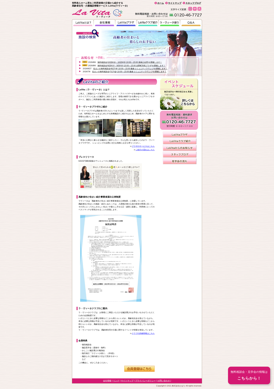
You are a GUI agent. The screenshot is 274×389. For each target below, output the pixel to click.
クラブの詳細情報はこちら (143, 333)
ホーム (160, 3)
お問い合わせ (163, 380)
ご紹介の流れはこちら (145, 150)
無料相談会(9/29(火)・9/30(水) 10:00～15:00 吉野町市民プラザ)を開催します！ (131, 65)
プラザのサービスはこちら (143, 146)
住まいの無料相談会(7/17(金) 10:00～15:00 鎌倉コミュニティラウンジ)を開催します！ (129, 72)
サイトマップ (174, 3)
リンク (116, 380)
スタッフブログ (193, 3)
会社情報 (107, 380)
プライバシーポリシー (145, 380)
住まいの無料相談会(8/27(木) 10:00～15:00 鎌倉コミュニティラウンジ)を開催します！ (130, 69)
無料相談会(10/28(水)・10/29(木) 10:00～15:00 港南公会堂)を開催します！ (130, 62)
